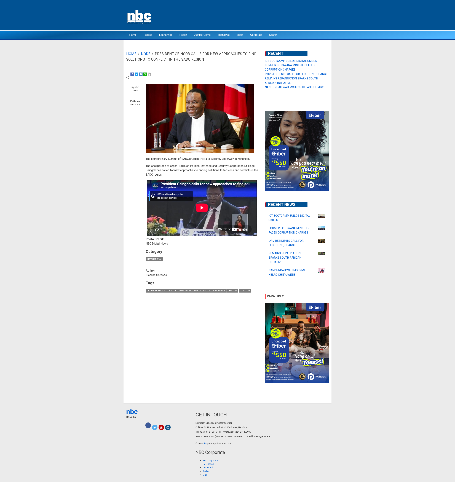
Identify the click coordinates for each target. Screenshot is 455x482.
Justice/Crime (202, 34)
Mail (205, 474)
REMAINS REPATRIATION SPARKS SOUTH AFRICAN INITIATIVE (285, 257)
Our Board (208, 467)
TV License (208, 464)
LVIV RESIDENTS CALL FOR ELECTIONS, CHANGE (296, 74)
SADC (170, 291)
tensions (232, 291)
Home (132, 34)
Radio (206, 471)
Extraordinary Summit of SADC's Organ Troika (200, 291)
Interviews (224, 34)
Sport (240, 34)
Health (183, 34)
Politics (148, 34)
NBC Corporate (210, 460)
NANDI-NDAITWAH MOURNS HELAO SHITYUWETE (296, 87)
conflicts (245, 291)
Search (273, 34)
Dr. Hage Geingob (156, 291)
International (154, 259)
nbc (132, 412)
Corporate (256, 34)
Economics (165, 34)
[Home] (139, 16)
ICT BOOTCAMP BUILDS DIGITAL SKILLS (291, 61)
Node (145, 54)
